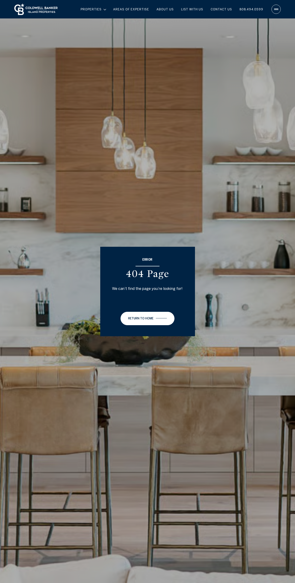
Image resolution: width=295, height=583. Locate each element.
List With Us (192, 9)
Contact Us (221, 9)
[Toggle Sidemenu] (276, 9)
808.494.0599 (251, 9)
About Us (165, 9)
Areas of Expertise (131, 9)
